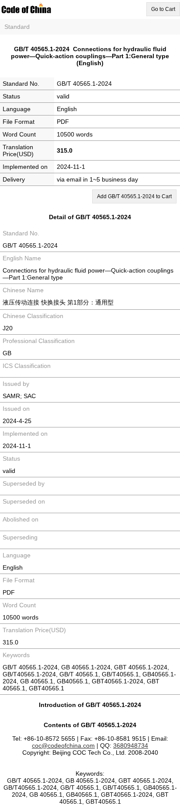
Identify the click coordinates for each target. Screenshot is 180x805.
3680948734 (130, 745)
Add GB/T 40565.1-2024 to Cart (134, 196)
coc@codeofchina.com (63, 745)
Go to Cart (163, 9)
